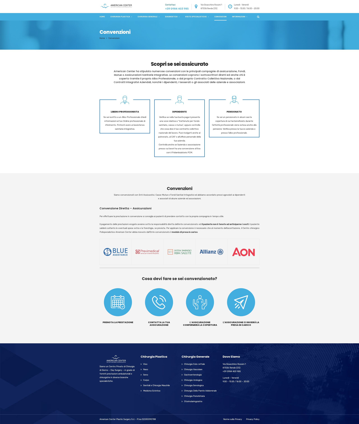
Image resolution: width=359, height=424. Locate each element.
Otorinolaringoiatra (193, 401)
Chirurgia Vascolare (193, 369)
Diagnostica (171, 17)
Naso (145, 369)
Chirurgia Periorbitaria (194, 396)
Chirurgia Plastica (120, 17)
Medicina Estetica (151, 390)
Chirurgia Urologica (193, 380)
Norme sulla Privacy (232, 419)
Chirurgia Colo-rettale (194, 364)
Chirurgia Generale (147, 17)
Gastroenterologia (193, 374)
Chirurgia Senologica (194, 385)
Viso (145, 364)
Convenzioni (220, 17)
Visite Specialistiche (196, 17)
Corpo (146, 380)
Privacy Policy (252, 419)
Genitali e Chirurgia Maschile (156, 385)
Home (102, 17)
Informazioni (238, 17)
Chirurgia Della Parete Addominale (200, 390)
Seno (145, 374)
